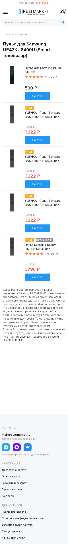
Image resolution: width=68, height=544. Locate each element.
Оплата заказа (11, 476)
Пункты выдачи (12, 489)
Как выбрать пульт (14, 537)
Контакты (8, 495)
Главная (9, 34)
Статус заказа (11, 531)
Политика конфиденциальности (22, 518)
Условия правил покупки (17, 524)
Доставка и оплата (14, 469)
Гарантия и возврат (14, 482)
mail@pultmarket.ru (16, 434)
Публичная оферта (14, 511)
